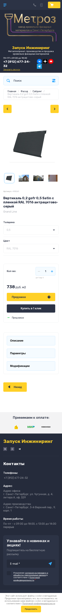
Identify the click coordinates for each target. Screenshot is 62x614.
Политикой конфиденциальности (38, 603)
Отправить (50, 564)
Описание (16, 341)
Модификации (20, 366)
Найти (8, 80)
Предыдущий (7, 109)
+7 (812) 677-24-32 (16, 477)
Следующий (54, 109)
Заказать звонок (11, 69)
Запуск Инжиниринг (31, 48)
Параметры (18, 353)
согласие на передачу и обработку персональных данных (30, 574)
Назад (18, 387)
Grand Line (10, 211)
